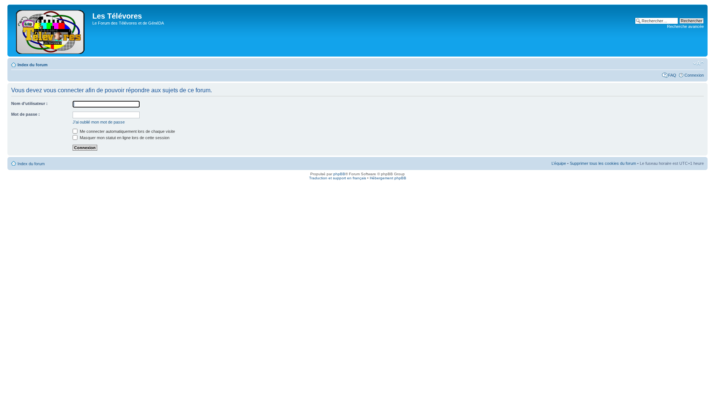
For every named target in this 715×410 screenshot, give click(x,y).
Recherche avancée (685, 26)
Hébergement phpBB (388, 178)
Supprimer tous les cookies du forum (603, 163)
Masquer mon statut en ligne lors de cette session (124, 137)
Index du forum (33, 65)
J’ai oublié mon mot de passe (99, 122)
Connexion (694, 75)
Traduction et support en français (337, 178)
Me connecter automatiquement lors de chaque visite (127, 131)
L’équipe (559, 163)
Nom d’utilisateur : (29, 103)
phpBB (339, 174)
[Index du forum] (50, 30)
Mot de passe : (25, 114)
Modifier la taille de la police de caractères (698, 63)
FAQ (672, 75)
